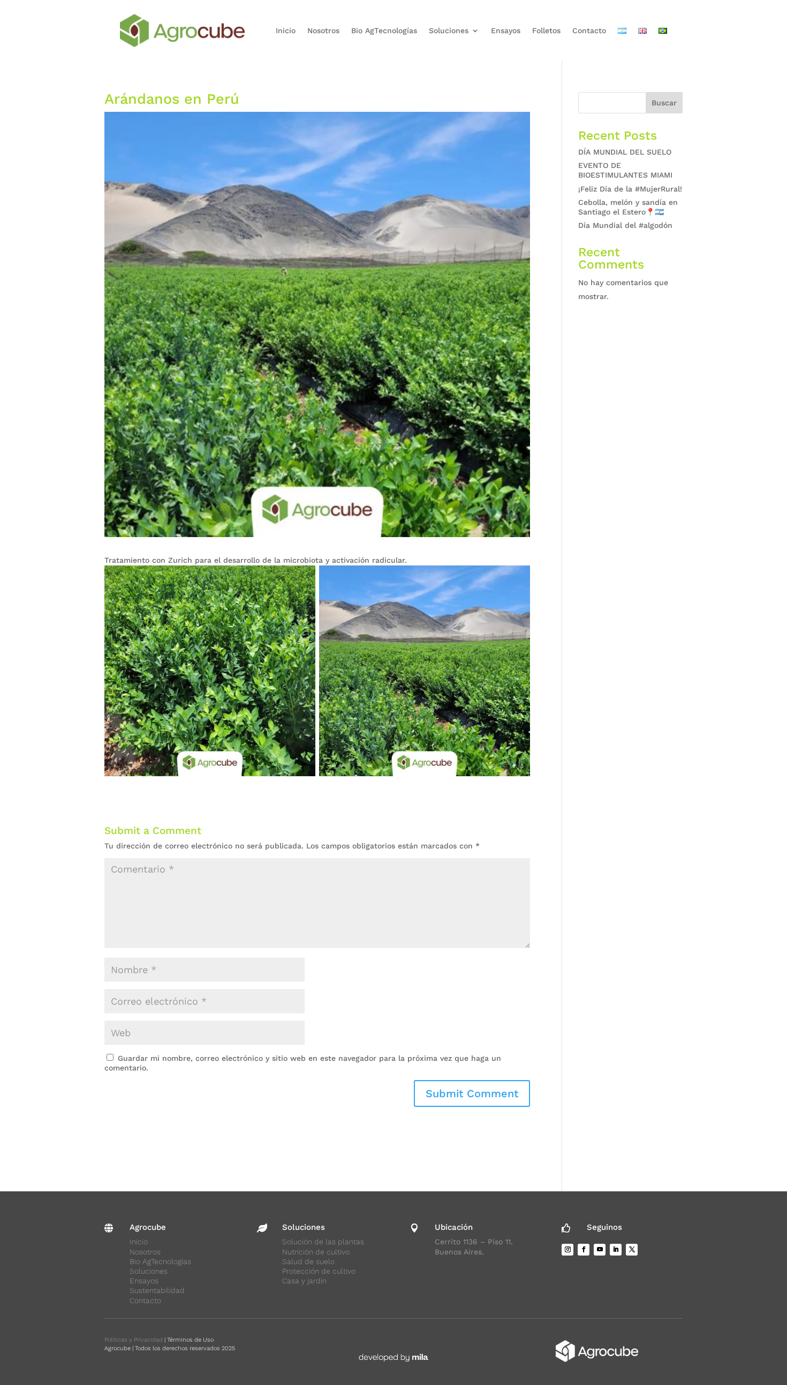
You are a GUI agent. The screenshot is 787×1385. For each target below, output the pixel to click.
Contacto (589, 30)
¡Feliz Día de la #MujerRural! (630, 189)
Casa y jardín (304, 1280)
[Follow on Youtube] (600, 1250)
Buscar (664, 102)
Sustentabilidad (157, 1290)
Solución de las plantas (323, 1241)
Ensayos (505, 30)
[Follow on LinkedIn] (616, 1250)
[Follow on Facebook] (583, 1250)
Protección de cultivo (318, 1271)
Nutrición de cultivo (316, 1252)
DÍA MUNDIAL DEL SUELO (624, 152)
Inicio (286, 30)
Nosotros (323, 30)
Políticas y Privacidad (133, 1339)
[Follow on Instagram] (567, 1250)
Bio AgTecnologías (384, 30)
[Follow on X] (632, 1250)
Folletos (546, 30)
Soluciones (448, 30)
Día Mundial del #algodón (625, 225)
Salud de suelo (308, 1261)
